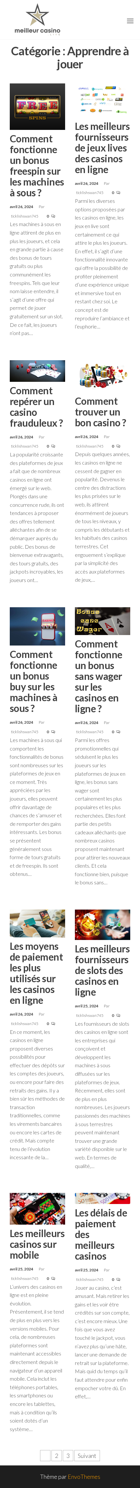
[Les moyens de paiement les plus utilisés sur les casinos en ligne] (37, 922)
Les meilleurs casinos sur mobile (37, 1244)
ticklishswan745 (25, 216)
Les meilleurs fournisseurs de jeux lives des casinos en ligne (102, 147)
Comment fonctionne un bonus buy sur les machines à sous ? (34, 681)
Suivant (87, 1455)
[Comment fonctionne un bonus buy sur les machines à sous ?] (37, 625)
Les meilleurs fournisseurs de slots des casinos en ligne (102, 970)
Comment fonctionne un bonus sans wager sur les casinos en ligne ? (98, 676)
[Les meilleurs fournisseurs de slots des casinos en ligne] (102, 924)
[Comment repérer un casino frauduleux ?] (37, 370)
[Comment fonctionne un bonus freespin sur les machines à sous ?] (37, 106)
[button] (130, 21)
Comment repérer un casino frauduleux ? (36, 406)
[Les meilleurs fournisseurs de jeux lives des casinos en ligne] (102, 99)
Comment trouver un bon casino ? (100, 411)
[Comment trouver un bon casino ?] (102, 375)
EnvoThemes (84, 1476)
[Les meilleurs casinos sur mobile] (37, 1208)
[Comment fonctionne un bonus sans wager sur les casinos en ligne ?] (102, 620)
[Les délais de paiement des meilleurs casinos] (102, 1197)
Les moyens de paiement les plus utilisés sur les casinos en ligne (36, 973)
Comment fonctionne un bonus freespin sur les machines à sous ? (37, 165)
